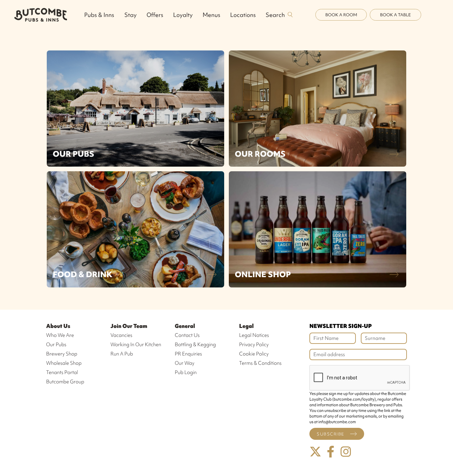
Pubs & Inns (99, 15)
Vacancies (121, 335)
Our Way (184, 363)
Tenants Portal (62, 372)
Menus (211, 15)
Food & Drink (82, 274)
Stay (130, 15)
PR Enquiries (188, 354)
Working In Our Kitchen (135, 344)
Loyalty (183, 15)
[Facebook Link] (331, 452)
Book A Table (395, 15)
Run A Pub (121, 354)
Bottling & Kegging (195, 344)
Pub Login (186, 372)
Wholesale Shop (64, 363)
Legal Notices (254, 335)
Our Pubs (73, 154)
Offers (155, 15)
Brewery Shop (61, 354)
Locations (243, 15)
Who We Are (60, 335)
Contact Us (187, 335)
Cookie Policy (254, 354)
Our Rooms (260, 154)
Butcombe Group (65, 381)
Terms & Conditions (260, 363)
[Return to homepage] (40, 15)
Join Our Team (128, 326)
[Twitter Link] (315, 452)
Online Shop (263, 274)
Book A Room (341, 15)
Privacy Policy (254, 344)
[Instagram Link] (346, 452)
